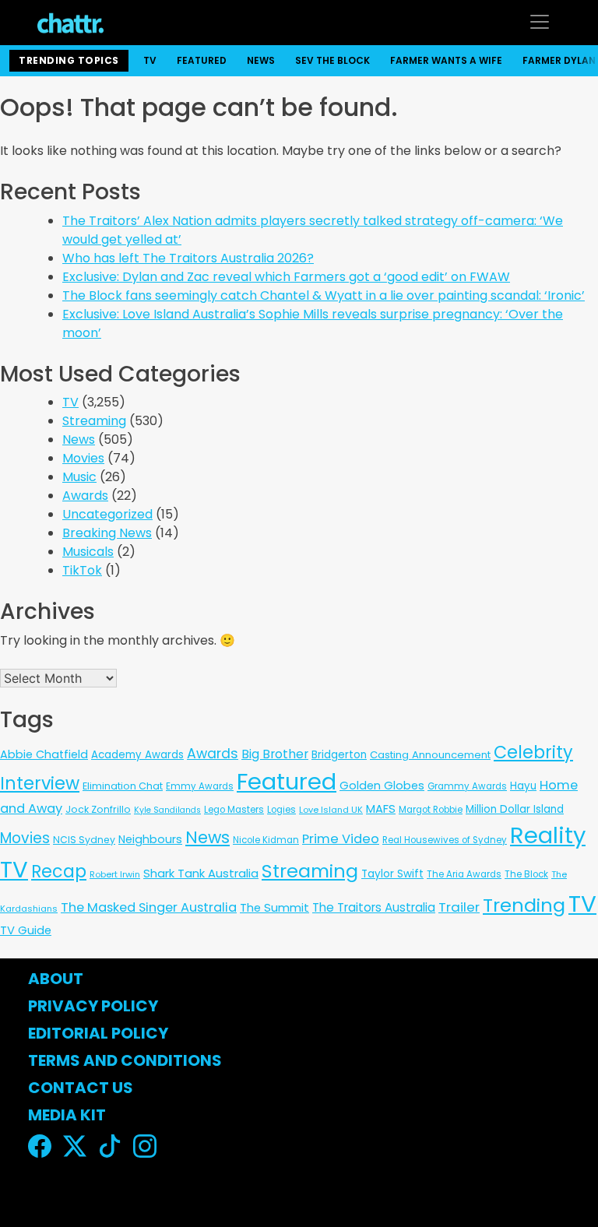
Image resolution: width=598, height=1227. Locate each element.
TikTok (82, 570)
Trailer (459, 907)
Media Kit (67, 1115)
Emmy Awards (200, 786)
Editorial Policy (99, 1033)
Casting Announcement (430, 754)
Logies (281, 809)
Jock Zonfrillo (98, 809)
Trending (524, 905)
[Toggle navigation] (540, 22)
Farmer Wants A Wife (446, 60)
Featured (202, 60)
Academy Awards (137, 754)
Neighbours (150, 839)
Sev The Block (332, 60)
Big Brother (274, 754)
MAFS (381, 809)
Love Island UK (331, 809)
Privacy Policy (93, 1006)
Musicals (88, 552)
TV (150, 60)
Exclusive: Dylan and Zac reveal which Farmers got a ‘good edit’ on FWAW (286, 277)
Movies (83, 458)
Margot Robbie (431, 809)
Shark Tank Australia (201, 873)
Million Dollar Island (515, 809)
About (55, 979)
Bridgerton (339, 754)
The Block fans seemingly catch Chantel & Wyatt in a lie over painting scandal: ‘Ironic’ (323, 295)
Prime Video (340, 839)
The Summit (274, 908)
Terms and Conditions (125, 1060)
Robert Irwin (115, 874)
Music (79, 477)
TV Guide (25, 930)
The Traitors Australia (373, 907)
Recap (58, 872)
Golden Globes (381, 785)
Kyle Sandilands (167, 810)
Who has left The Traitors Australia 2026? (188, 258)
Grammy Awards (467, 786)
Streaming (94, 421)
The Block (526, 874)
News (261, 60)
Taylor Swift (392, 874)
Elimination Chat (123, 786)
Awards (85, 496)
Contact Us (80, 1088)
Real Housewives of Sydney (444, 840)
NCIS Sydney (84, 839)
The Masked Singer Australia (149, 907)
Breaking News (107, 533)
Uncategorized (107, 514)
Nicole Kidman (266, 840)
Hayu (523, 786)
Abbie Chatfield (44, 754)
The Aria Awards (464, 874)
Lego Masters (234, 809)
